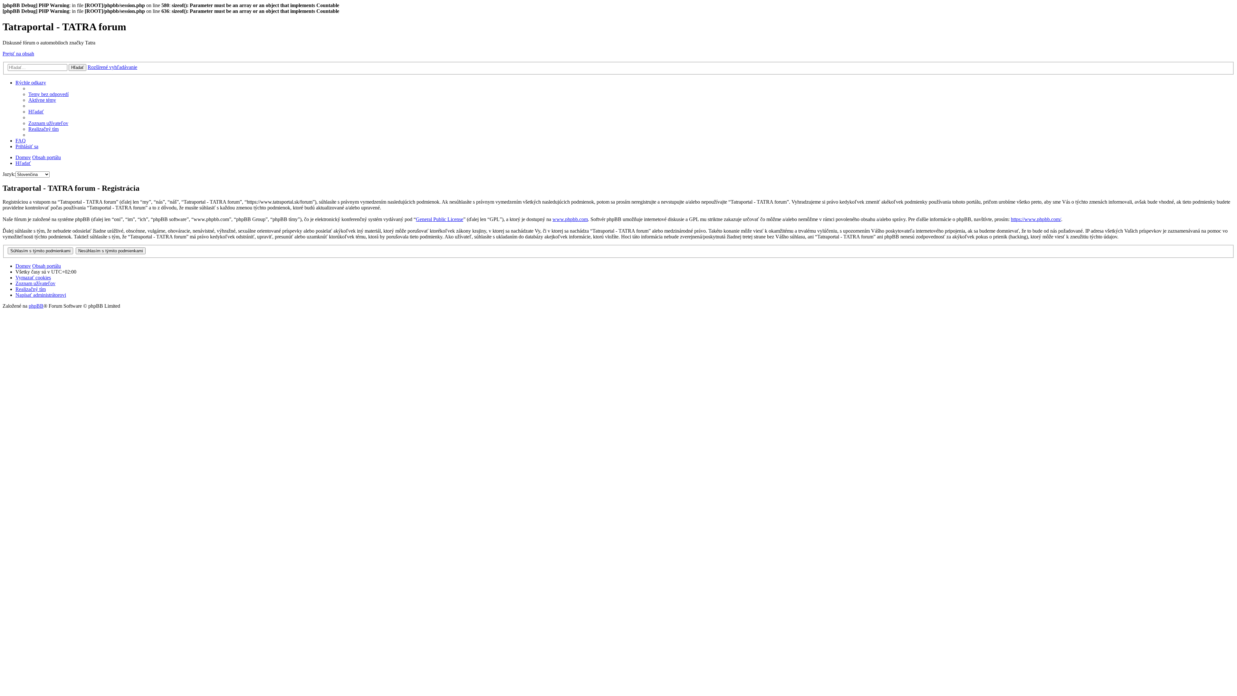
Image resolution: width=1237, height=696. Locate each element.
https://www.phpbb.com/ (1036, 219)
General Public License (439, 219)
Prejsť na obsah (18, 53)
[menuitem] (48, 94)
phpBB (36, 306)
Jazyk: (9, 174)
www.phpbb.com (570, 219)
